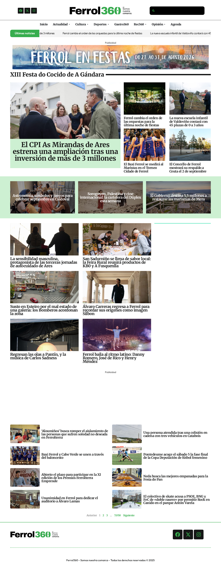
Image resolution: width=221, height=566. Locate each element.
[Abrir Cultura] (87, 24)
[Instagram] (34, 11)
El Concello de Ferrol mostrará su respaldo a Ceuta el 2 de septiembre (187, 167)
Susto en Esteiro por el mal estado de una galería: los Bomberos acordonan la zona (44, 310)
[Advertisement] (107, 397)
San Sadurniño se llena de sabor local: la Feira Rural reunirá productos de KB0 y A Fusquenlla (117, 262)
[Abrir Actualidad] (69, 24)
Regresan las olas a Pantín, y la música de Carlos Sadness (38, 356)
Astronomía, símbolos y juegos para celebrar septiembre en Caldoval (42, 197)
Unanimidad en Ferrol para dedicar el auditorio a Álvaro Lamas (69, 499)
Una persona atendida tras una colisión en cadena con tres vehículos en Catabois (175, 434)
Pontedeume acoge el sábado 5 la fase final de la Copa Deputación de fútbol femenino (175, 456)
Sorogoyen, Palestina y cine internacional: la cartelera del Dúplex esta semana (110, 197)
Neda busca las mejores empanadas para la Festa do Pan (175, 477)
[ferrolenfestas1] (110, 68)
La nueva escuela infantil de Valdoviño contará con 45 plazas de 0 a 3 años (188, 121)
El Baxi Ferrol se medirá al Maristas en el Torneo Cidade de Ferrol (143, 167)
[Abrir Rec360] (146, 24)
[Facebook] (21, 11)
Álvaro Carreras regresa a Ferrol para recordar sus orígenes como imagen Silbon (116, 310)
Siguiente (129, 515)
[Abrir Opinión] (165, 24)
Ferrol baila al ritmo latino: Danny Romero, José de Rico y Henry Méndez (113, 358)
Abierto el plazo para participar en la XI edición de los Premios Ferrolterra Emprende (71, 478)
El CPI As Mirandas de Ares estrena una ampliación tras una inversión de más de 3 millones (65, 151)
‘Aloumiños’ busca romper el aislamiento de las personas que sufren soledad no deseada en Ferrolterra (74, 434)
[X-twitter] (27, 11)
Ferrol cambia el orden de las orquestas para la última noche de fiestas (89, 33)
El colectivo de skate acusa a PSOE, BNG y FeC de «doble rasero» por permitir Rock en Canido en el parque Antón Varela (176, 499)
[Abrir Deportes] (108, 24)
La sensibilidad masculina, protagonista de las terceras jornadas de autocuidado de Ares (43, 262)
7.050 (117, 515)
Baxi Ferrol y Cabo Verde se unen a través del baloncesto (72, 456)
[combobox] (177, 10)
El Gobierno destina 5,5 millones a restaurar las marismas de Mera (178, 197)
